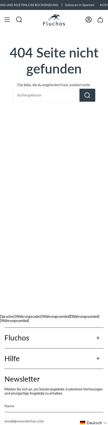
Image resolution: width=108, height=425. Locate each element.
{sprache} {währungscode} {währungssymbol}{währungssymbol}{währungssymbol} (49, 318)
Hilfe (12, 358)
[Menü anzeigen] (7, 19)
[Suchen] (87, 95)
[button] (93, 422)
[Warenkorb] (100, 19)
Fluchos (16, 337)
